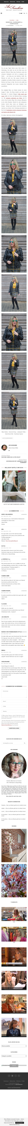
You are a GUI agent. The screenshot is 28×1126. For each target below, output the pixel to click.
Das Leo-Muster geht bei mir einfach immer (16, 805)
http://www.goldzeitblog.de (12, 540)
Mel (2, 529)
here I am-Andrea (7, 514)
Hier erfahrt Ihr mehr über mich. (13, 796)
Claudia (4, 604)
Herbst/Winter (12, 20)
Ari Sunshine (10, 25)
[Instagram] (19, 13)
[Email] (21, 13)
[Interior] (14, 845)
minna (3, 650)
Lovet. (2, 811)
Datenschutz (12, 1)
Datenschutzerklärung (6, 725)
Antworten (24, 514)
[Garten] (14, 880)
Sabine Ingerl (6, 590)
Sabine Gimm (5, 575)
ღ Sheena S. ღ (5, 559)
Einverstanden (19, 1122)
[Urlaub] (14, 1065)
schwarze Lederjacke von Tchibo (14, 98)
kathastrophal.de (19, 1084)
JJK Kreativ (5, 617)
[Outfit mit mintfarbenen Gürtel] (14, 486)
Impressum (6, 1)
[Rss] (24, 13)
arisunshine (5, 661)
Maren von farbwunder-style (11, 631)
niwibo (2, 808)
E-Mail (23, 1)
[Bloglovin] (22, 13)
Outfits (17, 20)
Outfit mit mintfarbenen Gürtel (14, 504)
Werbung (18, 1)
